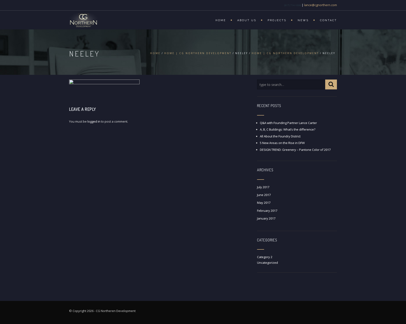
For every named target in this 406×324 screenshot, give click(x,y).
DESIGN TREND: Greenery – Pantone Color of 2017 (295, 150)
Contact (328, 20)
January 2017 (266, 218)
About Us (246, 20)
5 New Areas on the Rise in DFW (282, 143)
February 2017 (267, 210)
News (303, 20)
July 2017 (263, 187)
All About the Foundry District (280, 136)
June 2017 (264, 195)
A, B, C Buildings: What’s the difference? (287, 129)
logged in (93, 121)
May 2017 (263, 202)
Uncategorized (267, 262)
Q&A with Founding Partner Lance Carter (288, 123)
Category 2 (264, 257)
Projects (277, 20)
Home (220, 20)
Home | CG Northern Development (197, 53)
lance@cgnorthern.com (320, 5)
